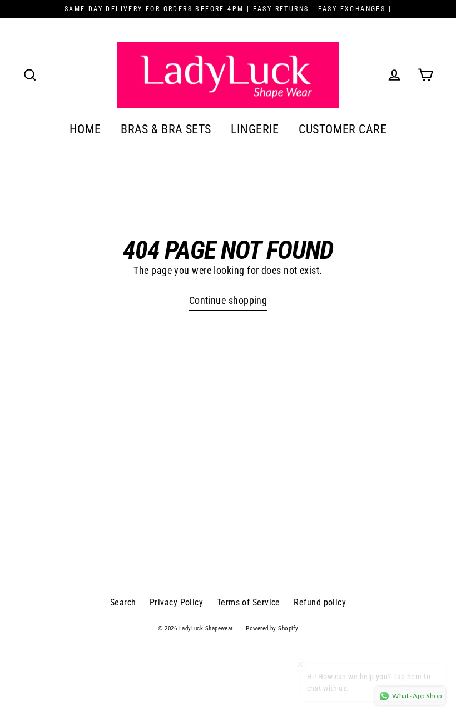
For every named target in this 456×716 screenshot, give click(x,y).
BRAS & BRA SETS (166, 129)
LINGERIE (255, 129)
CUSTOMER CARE (342, 129)
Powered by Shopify (272, 628)
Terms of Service (248, 602)
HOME (85, 129)
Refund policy (320, 602)
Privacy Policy (176, 602)
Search (123, 602)
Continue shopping (228, 300)
